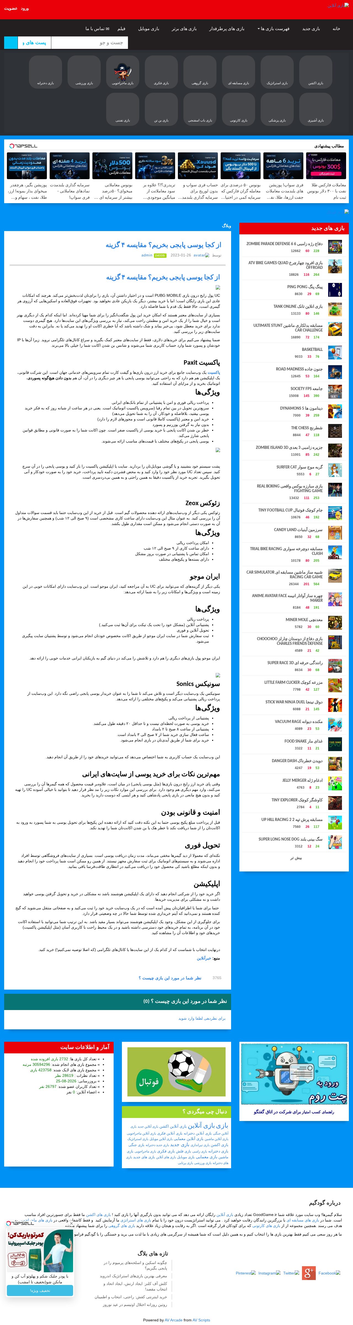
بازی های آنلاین (166, 1157)
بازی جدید (311, 28)
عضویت (11, 8)
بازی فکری (166, 1151)
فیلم (122, 28)
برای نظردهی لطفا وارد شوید (202, 1018)
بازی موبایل (149, 28)
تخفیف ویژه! (40, 1290)
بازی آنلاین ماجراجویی (141, 1133)
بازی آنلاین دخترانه (198, 1133)
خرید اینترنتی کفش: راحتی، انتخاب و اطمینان (131, 1297)
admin (147, 255)
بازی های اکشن (98, 1214)
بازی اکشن (219, 1145)
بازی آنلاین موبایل (161, 1139)
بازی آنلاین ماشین (216, 1139)
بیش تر (295, 857)
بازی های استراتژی (136, 1220)
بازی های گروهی (121, 1225)
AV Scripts (201, 1320)
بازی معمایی (206, 1156)
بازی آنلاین (201, 1125)
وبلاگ (226, 225)
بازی (222, 1125)
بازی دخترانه (218, 1151)
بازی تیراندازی (200, 1145)
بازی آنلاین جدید (148, 1126)
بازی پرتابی (185, 1163)
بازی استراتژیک (137, 1139)
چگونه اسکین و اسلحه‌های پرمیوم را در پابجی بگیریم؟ (135, 1265)
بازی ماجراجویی (145, 1151)
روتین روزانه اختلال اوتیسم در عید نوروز (135, 1304)
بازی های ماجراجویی (35, 1220)
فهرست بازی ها (275, 28)
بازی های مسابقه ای (303, 1220)
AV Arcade (174, 1320)
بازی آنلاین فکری (170, 1133)
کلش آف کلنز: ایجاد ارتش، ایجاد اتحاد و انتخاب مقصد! (135, 1286)
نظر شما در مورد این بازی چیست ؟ (171, 978)
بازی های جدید (144, 1157)
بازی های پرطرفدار (227, 28)
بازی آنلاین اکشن (173, 1126)
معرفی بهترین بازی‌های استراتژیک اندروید (133, 1276)
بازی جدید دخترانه (157, 1145)
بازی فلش (183, 1151)
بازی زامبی (199, 1151)
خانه (337, 28)
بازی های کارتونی (266, 1225)
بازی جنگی (137, 1145)
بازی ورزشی (203, 1163)
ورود (25, 8)
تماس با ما (95, 28)
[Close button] (71, 1223)
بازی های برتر (185, 28)
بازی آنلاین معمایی (189, 1138)
